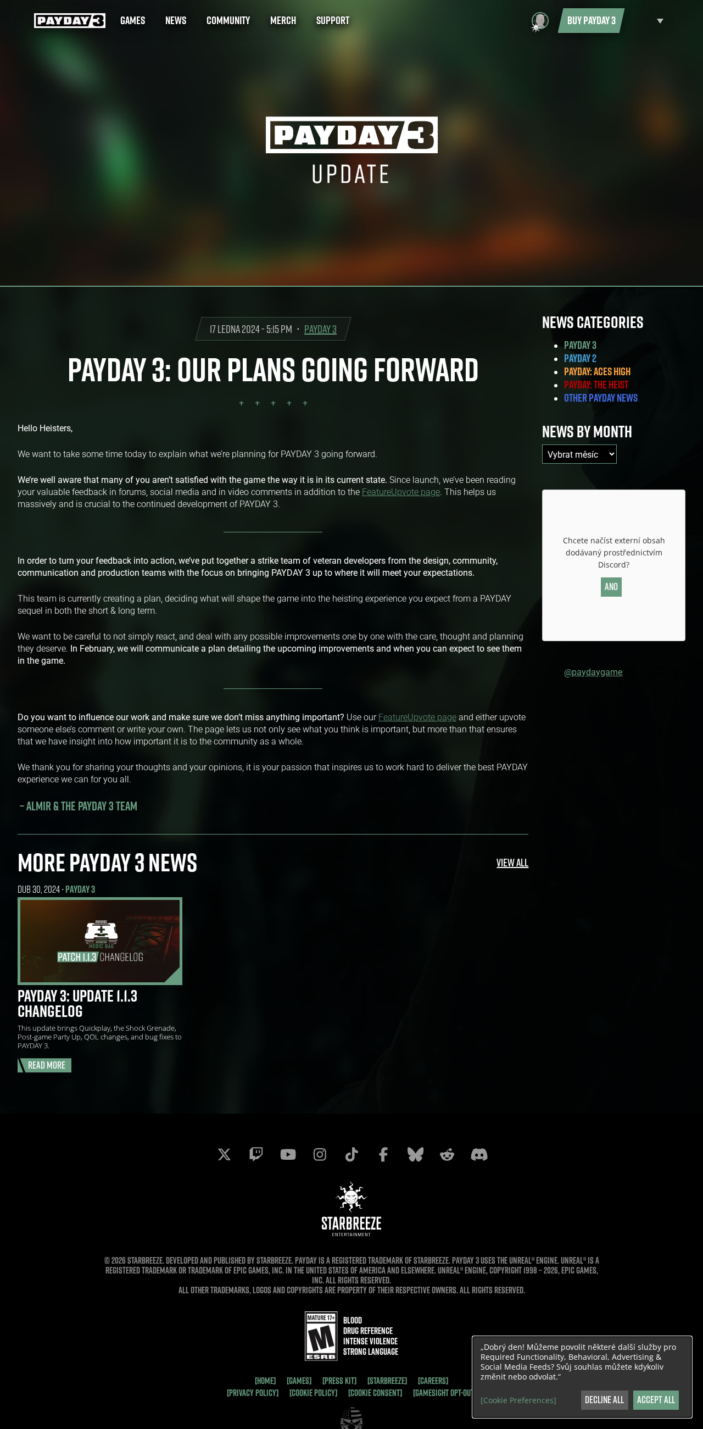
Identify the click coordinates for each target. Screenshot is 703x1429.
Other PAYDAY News (601, 397)
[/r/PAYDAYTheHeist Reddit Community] (447, 1154)
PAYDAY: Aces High (597, 371)
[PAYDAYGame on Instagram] (319, 1154)
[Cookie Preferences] (518, 1400)
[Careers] (433, 1381)
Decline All (604, 1399)
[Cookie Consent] (375, 1393)
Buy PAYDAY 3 (591, 20)
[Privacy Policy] (252, 1393)
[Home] (265, 1381)
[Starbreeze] (387, 1381)
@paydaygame (593, 671)
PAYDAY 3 (320, 328)
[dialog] (582, 1377)
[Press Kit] (339, 1381)
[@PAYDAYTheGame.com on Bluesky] (415, 1154)
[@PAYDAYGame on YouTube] (287, 1154)
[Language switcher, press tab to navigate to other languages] (647, 20)
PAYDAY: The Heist (596, 384)
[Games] (299, 1381)
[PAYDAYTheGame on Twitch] (256, 1154)
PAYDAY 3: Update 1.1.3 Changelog (77, 1003)
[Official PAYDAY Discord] (478, 1154)
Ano (611, 586)
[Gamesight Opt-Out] (444, 1393)
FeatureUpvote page (401, 491)
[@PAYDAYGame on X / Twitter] (224, 1154)
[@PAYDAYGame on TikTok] (351, 1154)
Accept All (656, 1399)
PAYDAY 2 (580, 358)
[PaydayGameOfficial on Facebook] (383, 1154)
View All (512, 862)
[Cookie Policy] (313, 1393)
